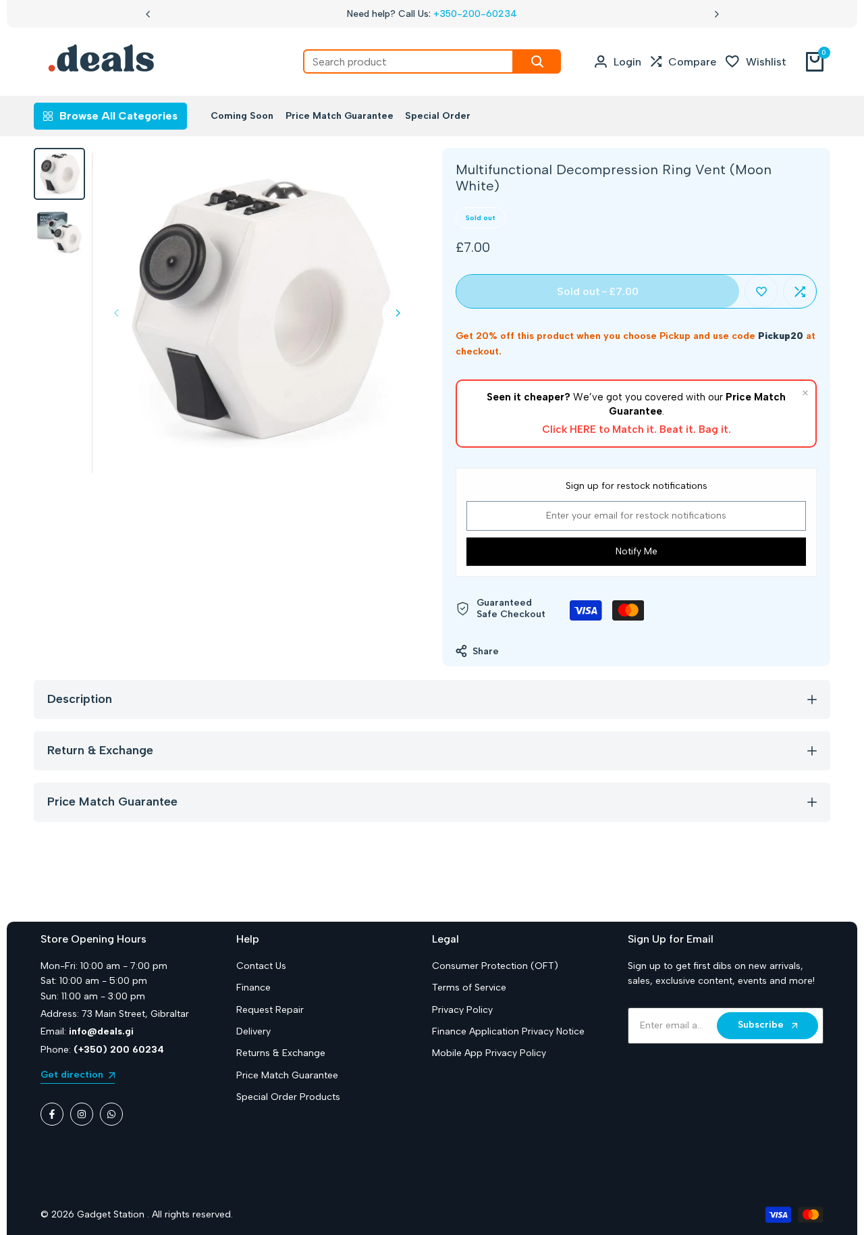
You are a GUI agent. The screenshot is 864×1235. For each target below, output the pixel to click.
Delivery (253, 1031)
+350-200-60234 (475, 14)
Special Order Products (288, 1097)
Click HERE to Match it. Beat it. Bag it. (636, 429)
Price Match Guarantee (287, 1075)
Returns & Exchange (280, 1053)
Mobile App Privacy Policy (489, 1053)
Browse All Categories (118, 115)
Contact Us (261, 966)
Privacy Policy (462, 1010)
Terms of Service (469, 987)
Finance (253, 987)
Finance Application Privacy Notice (508, 1031)
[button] (761, 291)
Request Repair (270, 1010)
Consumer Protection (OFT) (495, 966)
